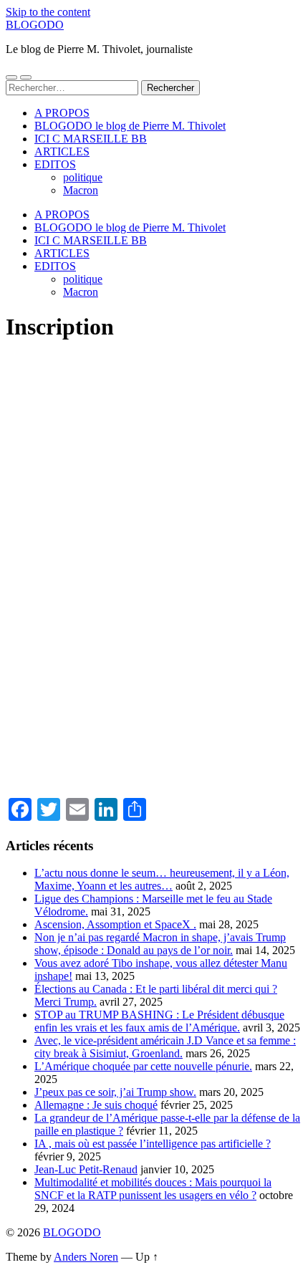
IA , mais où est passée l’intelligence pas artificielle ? (152, 1143)
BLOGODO (35, 25)
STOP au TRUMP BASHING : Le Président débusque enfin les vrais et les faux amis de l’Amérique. (159, 1021)
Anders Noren (86, 1257)
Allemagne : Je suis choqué (96, 1105)
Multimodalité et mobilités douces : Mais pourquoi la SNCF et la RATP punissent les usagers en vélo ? (152, 1188)
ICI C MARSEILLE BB (90, 139)
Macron (80, 190)
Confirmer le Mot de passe (68, 679)
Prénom (24, 435)
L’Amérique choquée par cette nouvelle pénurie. (143, 1066)
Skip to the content (48, 12)
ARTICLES (62, 151)
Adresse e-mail (40, 557)
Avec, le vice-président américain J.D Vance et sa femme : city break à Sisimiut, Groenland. (165, 1046)
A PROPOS (62, 113)
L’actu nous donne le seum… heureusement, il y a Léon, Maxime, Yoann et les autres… (161, 879)
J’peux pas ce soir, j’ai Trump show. (115, 1092)
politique (82, 177)
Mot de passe (36, 618)
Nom (17, 496)
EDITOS (55, 164)
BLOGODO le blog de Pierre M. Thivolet (130, 126)
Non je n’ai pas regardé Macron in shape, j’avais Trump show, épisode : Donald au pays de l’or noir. (160, 943)
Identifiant (30, 374)
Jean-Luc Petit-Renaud (86, 1169)
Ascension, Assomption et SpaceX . (115, 924)
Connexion (231, 759)
